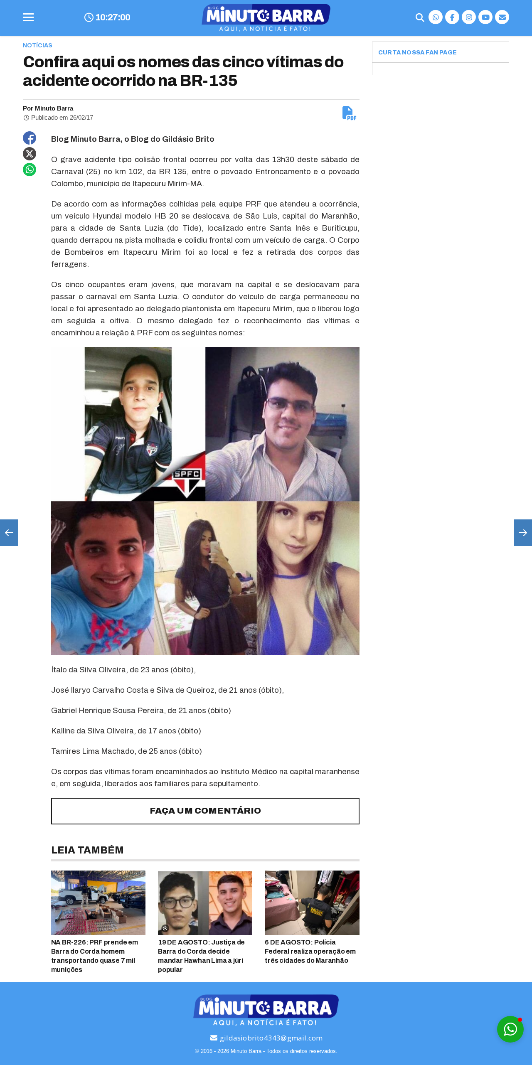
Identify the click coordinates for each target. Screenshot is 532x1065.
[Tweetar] (29, 153)
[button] (510, 1029)
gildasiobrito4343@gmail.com (270, 1038)
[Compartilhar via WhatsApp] (29, 169)
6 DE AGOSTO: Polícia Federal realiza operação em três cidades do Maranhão (310, 951)
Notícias (37, 45)
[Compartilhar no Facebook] (29, 138)
